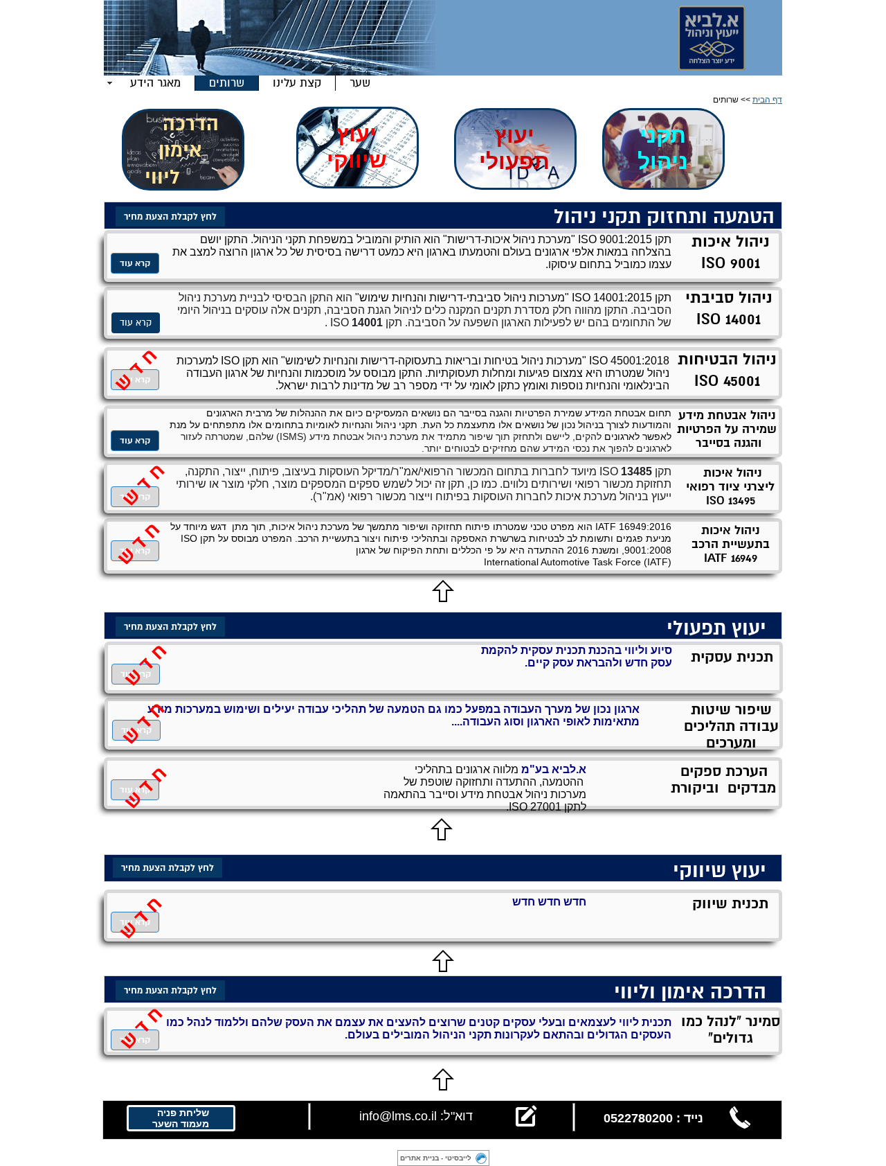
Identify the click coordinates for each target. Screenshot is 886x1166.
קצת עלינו (297, 83)
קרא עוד (136, 322)
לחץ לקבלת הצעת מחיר (167, 868)
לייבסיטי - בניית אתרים (435, 1158)
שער (360, 83)
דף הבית (767, 100)
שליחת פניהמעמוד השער (180, 1118)
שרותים (226, 83)
